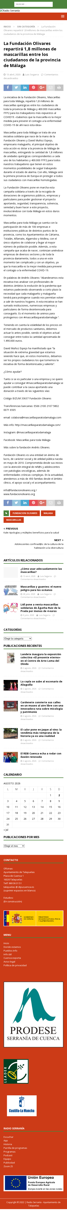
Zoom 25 (8, 1166)
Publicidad (9, 1162)
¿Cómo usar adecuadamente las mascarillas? (41, 570)
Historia (8, 1144)
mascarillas (13, 519)
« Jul (6, 829)
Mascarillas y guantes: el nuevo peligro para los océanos (41, 588)
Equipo (7, 1158)
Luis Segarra (32, 74)
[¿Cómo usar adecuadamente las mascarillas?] (11, 572)
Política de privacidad (15, 965)
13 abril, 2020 (13, 74)
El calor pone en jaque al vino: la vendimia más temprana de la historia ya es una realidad (41, 733)
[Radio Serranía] (10, 10)
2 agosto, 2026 (29, 668)
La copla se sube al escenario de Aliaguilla (41, 683)
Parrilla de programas (15, 1147)
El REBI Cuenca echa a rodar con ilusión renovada (41, 755)
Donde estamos (12, 946)
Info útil (8, 954)
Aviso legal (9, 961)
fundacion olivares (25, 513)
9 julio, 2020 (28, 615)
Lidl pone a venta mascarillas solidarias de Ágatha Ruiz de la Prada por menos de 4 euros (40, 608)
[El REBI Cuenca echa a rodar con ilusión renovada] (11, 757)
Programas (10, 1151)
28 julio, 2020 (29, 594)
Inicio (6, 943)
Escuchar (8, 1137)
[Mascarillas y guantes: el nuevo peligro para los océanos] (11, 590)
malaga (48, 513)
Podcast (8, 1155)
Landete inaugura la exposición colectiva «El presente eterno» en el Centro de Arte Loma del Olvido (41, 659)
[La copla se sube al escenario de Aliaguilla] (11, 685)
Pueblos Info (10, 950)
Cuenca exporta (12, 957)
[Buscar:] (33, 4)
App (6, 1140)
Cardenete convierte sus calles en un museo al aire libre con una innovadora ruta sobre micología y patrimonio (42, 707)
